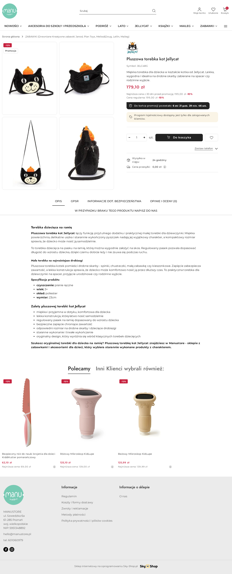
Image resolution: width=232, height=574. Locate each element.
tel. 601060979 (13, 540)
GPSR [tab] (75, 201)
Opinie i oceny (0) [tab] (163, 201)
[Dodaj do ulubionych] (211, 137)
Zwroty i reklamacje (74, 508)
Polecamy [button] (79, 368)
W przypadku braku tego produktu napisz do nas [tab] (116, 210)
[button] (225, 26)
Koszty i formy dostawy (77, 502)
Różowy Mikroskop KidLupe (77, 453)
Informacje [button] (69, 487)
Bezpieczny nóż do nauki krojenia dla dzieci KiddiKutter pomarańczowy (28, 455)
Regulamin (69, 496)
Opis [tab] (58, 201)
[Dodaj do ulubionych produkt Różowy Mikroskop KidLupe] (110, 381)
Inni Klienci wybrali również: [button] (130, 368)
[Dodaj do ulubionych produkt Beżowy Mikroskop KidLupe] (168, 381)
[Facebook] (5, 549)
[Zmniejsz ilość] (129, 137)
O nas (123, 496)
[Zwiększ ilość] (144, 137)
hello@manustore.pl (17, 534)
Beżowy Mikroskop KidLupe (135, 453)
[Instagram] (12, 549)
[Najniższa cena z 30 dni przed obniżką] (54, 466)
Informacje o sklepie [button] (134, 487)
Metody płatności (73, 514)
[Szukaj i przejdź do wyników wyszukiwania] (153, 11)
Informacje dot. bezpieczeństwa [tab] (114, 201)
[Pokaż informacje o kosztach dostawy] (165, 167)
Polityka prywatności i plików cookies (87, 520)
